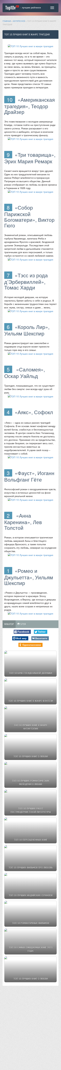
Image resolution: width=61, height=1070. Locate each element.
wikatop (9, 624)
